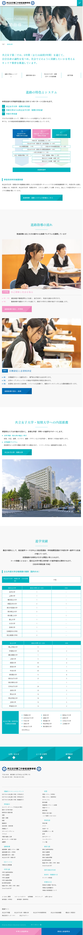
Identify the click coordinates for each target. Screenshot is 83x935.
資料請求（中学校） (7, 899)
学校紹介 (7, 804)
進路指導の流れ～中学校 (14, 309)
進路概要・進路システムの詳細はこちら (38, 198)
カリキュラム (46, 799)
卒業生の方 (48, 882)
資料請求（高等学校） (23, 899)
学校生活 (47, 820)
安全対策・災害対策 (7, 826)
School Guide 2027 (7, 888)
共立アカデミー (24, 915)
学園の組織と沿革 (7, 836)
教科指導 (44, 802)
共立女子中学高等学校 (39, 912)
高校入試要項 (46, 852)
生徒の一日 (45, 828)
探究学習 (44, 810)
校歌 (3, 815)
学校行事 (44, 823)
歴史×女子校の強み (7, 810)
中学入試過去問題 (7, 880)
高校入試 (47, 846)
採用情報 (30, 896)
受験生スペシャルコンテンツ (14, 791)
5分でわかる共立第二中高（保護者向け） (13, 799)
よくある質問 (41, 754)
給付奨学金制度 (6, 883)
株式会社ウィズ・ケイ (8, 915)
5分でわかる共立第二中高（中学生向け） (13, 797)
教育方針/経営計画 (7, 812)
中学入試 (7, 869)
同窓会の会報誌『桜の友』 (49, 885)
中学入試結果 (5, 877)
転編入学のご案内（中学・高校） (11, 885)
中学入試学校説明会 (7, 872)
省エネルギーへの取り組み (9, 839)
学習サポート (46, 807)
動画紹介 (4, 823)
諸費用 (4, 842)
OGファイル (8, 862)
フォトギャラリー (47, 839)
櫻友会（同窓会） (71, 912)
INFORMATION (50, 870)
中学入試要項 (5, 875)
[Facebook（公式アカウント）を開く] (23, 781)
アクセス (4, 834)
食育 (43, 834)
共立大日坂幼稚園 (56, 912)
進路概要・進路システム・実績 (10, 849)
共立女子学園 (6, 912)
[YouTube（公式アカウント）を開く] (18, 781)
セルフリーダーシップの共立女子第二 (12, 807)
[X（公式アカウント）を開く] (13, 781)
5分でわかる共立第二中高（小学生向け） (13, 794)
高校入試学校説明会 (47, 849)
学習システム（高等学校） (49, 797)
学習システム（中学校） (49, 794)
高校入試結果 (46, 855)
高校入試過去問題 (47, 857)
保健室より (5, 828)
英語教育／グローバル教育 (49, 805)
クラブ (44, 826)
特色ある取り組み (47, 813)
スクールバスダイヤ (20, 896)
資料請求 (69, 754)
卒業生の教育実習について (49, 890)
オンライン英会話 (47, 877)
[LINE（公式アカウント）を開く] (8, 781)
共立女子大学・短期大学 (14, 452)
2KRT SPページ (46, 836)
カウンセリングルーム (8, 831)
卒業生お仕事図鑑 (7, 865)
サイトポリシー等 (36, 925)
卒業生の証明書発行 (47, 887)
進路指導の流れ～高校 (13, 391)
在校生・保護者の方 (51, 874)
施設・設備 (5, 818)
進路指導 (7, 846)
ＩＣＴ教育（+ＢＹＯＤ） (49, 816)
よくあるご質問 (6, 896)
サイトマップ (39, 896)
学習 (45, 791)
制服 (3, 820)
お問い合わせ (14, 754)
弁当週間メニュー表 (47, 831)
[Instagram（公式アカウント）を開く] (3, 781)
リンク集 (44, 842)
